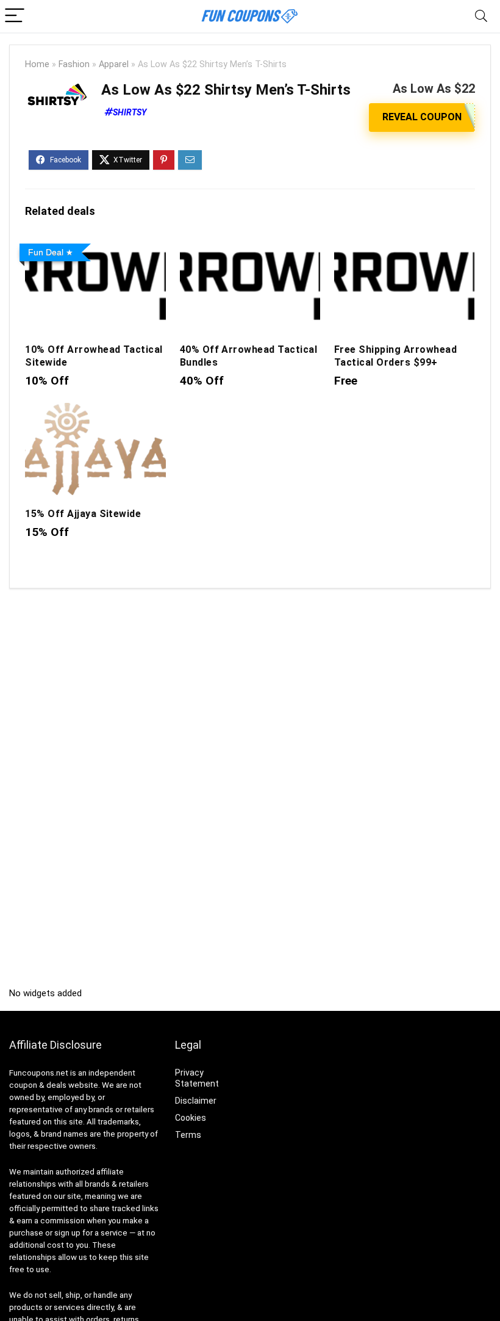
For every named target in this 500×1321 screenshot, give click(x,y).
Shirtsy (129, 112)
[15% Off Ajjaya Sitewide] (95, 411)
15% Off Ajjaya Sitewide (83, 513)
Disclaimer (195, 1101)
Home (37, 64)
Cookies (190, 1118)
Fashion (74, 64)
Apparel (114, 64)
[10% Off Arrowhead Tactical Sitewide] (95, 247)
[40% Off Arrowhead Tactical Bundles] (250, 247)
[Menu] (14, 16)
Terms (188, 1135)
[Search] (481, 16)
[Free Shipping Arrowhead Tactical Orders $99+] (404, 247)
